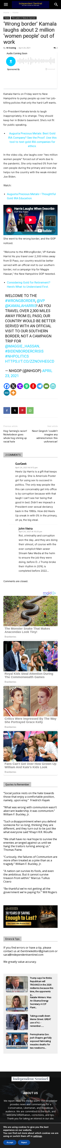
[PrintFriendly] (53, 386)
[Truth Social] (20, 386)
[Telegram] (40, 386)
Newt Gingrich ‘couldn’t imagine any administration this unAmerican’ (45, 436)
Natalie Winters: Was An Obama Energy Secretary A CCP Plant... (40, 1001)
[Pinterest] (22, 410)
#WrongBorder (20, 301)
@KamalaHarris (20, 306)
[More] (13, 393)
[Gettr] (33, 386)
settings (37, 1136)
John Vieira (26, 528)
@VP (41, 301)
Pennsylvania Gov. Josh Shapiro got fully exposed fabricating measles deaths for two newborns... (41, 1038)
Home (6, 12)
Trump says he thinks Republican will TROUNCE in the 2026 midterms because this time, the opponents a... (41, 981)
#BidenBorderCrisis (24, 351)
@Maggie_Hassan (22, 346)
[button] (56, 4)
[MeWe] (7, 393)
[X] (13, 386)
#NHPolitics (17, 356)
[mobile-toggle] (5, 4)
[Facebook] (7, 386)
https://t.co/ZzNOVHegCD (29, 361)
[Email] (46, 386)
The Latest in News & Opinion (24, 18)
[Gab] (26, 386)
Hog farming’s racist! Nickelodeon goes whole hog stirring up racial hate (15, 436)
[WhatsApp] (30, 410)
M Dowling (11, 47)
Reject (24, 1142)
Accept (10, 1142)
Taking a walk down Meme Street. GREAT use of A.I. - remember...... (40, 1019)
